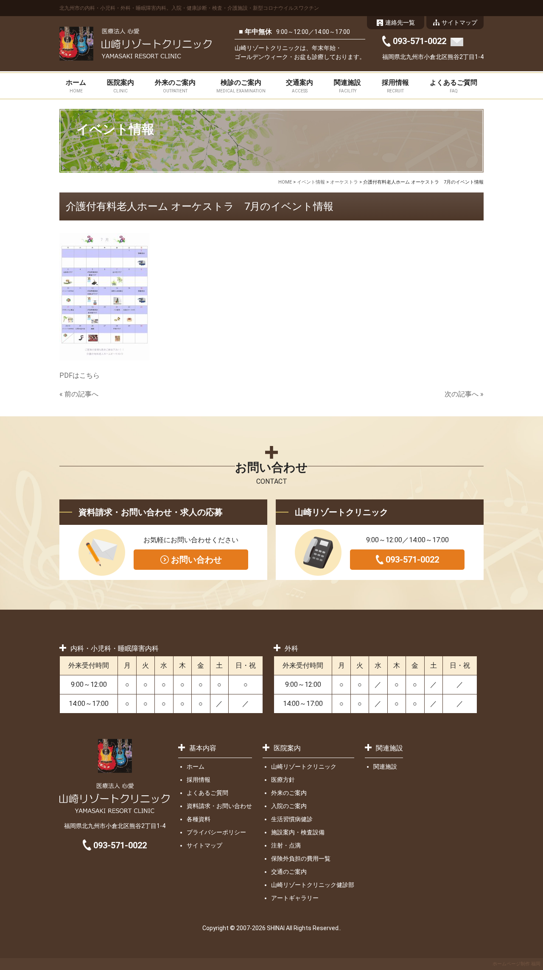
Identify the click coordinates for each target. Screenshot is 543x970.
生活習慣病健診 (292, 819)
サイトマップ (204, 845)
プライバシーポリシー (216, 832)
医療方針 (283, 779)
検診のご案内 (241, 85)
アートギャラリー (295, 898)
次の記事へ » (464, 394)
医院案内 (120, 85)
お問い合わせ (196, 560)
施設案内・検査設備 (298, 832)
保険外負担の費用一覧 (300, 858)
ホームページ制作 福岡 (516, 964)
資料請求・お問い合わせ (219, 806)
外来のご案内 (175, 85)
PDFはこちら (79, 375)
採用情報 (395, 85)
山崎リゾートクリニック (303, 766)
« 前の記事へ (78, 394)
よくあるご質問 (453, 85)
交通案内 (299, 85)
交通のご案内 (289, 871)
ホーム (76, 85)
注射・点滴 (286, 845)
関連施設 (347, 85)
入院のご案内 (289, 806)
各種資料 (198, 819)
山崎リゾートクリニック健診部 (312, 884)
